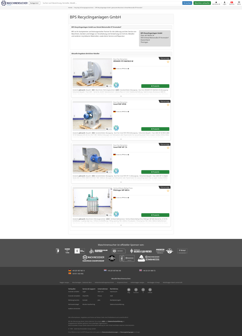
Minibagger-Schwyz (153, 282)
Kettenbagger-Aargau (137, 282)
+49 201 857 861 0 (78, 271)
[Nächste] (110, 73)
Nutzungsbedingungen (127, 332)
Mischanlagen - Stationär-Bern (82, 282)
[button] (239, 3)
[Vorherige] (74, 73)
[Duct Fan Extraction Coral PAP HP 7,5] (92, 159)
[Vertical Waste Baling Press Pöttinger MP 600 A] (92, 202)
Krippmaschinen (122, 282)
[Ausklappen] (121, 96)
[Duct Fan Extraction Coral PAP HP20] (92, 116)
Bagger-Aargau (64, 282)
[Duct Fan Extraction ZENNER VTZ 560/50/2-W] (92, 73)
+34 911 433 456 (77, 274)
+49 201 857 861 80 (114, 271)
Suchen (188, 3)
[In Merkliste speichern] (168, 62)
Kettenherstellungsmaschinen (104, 282)
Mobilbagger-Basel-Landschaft (172, 282)
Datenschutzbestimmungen (110, 332)
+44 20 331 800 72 (149, 271)
